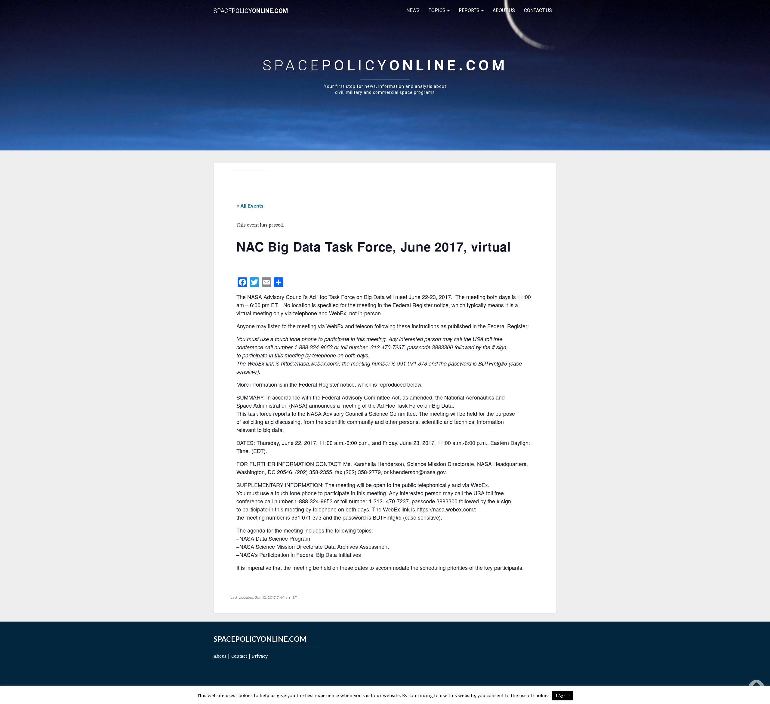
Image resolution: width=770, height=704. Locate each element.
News (413, 10)
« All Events (249, 205)
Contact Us (538, 10)
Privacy (260, 656)
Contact (239, 656)
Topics (438, 10)
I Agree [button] (563, 695)
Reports (470, 10)
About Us (504, 10)
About (220, 656)
